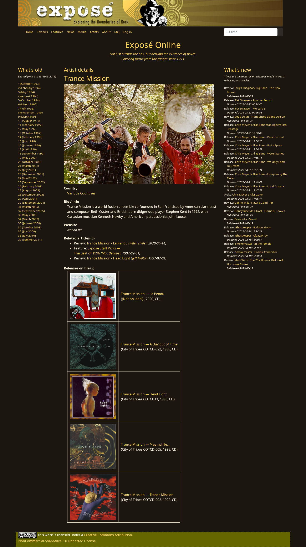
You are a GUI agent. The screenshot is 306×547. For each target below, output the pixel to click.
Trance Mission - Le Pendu (107, 243)
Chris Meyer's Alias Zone (247, 194)
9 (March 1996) (27, 116)
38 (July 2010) (27, 235)
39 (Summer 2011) (30, 240)
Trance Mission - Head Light (108, 258)
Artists (94, 32)
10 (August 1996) (29, 121)
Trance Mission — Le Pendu (142, 294)
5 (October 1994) (29, 100)
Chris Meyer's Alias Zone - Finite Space (258, 145)
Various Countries (81, 193)
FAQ (116, 32)
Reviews (42, 32)
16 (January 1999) (29, 145)
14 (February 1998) (30, 137)
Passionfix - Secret (245, 219)
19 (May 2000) (27, 157)
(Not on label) (132, 299)
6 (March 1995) (27, 104)
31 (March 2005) (28, 207)
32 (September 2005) (31, 211)
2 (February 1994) (29, 88)
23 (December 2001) (31, 174)
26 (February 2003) (30, 186)
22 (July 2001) (27, 170)
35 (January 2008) (29, 223)
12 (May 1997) (27, 129)
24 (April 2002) (27, 178)
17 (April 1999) (27, 149)
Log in (127, 32)
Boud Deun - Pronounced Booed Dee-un (259, 116)
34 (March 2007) (28, 219)
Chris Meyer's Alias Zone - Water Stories (259, 153)
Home (29, 32)
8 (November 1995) (30, 112)
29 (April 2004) (27, 199)
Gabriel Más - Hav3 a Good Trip (253, 202)
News (70, 32)
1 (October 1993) (29, 84)
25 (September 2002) (31, 182)
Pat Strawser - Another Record (253, 100)
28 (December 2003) (31, 194)
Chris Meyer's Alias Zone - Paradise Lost (259, 137)
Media (82, 32)
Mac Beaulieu (111, 253)
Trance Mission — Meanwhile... (145, 444)
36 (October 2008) (29, 227)
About (106, 32)
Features (57, 32)
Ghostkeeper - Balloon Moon (253, 227)
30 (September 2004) (31, 202)
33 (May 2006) (27, 215)
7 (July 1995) (26, 108)
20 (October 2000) (29, 162)
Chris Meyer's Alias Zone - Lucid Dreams (259, 186)
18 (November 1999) (31, 153)
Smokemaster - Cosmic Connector (256, 252)
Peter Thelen (138, 243)
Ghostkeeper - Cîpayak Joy (251, 235)
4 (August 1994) (28, 96)
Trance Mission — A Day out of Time (149, 344)
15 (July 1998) (27, 141)
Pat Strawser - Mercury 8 (250, 108)
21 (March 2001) (28, 166)
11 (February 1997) (30, 125)
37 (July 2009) (27, 231)
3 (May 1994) (26, 92)
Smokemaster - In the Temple (253, 243)
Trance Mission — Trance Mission (147, 494)
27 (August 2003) (29, 190)
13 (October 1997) (29, 133)
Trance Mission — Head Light (144, 394)
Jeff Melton (140, 258)
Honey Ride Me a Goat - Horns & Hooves (259, 211)
